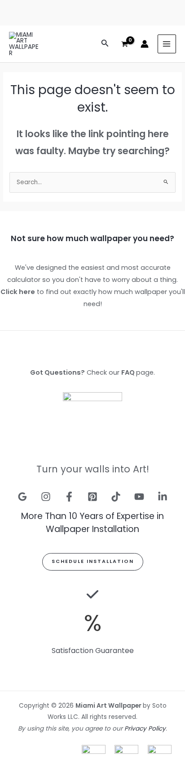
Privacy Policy (145, 728)
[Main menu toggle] (167, 44)
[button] (105, 44)
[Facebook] (69, 497)
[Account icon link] (145, 44)
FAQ (128, 372)
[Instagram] (46, 497)
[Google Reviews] (22, 497)
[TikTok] (116, 497)
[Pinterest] (92, 497)
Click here (17, 291)
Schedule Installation (93, 561)
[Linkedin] (163, 497)
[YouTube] (139, 497)
